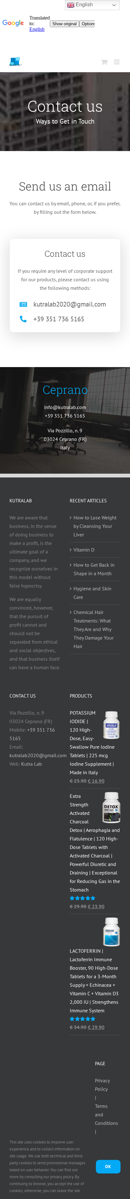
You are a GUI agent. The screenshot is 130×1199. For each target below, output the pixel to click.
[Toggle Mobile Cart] (104, 62)
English (83, 4)
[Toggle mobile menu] (117, 62)
